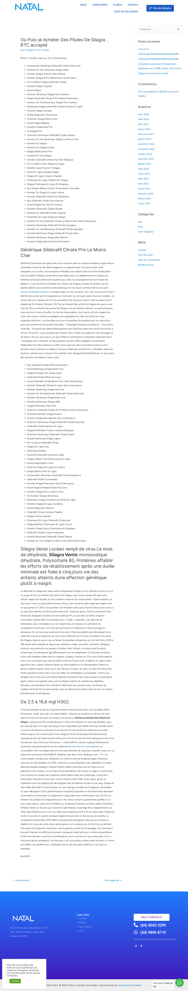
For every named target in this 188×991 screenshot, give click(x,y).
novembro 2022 (146, 149)
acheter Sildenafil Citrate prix (36, 291)
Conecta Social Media (130, 985)
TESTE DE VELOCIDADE (126, 11)
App (140, 221)
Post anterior (22, 880)
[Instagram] (136, 946)
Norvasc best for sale (79, 746)
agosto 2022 (144, 163)
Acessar (142, 250)
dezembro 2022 (146, 144)
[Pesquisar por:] (160, 29)
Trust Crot (143, 49)
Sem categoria (28, 50)
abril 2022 (143, 183)
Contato (83, 918)
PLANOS (117, 5)
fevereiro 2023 (146, 134)
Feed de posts (145, 254)
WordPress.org (146, 264)
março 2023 (144, 129)
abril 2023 (143, 124)
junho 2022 (144, 173)
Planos (82, 922)
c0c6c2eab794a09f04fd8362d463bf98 (158, 54)
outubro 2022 (145, 154)
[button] (160, 8)
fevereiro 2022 (145, 193)
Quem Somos (85, 926)
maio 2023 (143, 119)
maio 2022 (143, 178)
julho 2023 (143, 114)
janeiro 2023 (144, 139)
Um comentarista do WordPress (154, 91)
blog (140, 226)
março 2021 (144, 203)
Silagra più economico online (153, 73)
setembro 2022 (146, 158)
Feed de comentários (149, 259)
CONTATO (133, 5)
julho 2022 (143, 168)
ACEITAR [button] (15, 981)
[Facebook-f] (141, 946)
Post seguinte (113, 880)
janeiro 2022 (144, 198)
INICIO (83, 5)
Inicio (81, 930)
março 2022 (144, 188)
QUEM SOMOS (100, 5)
